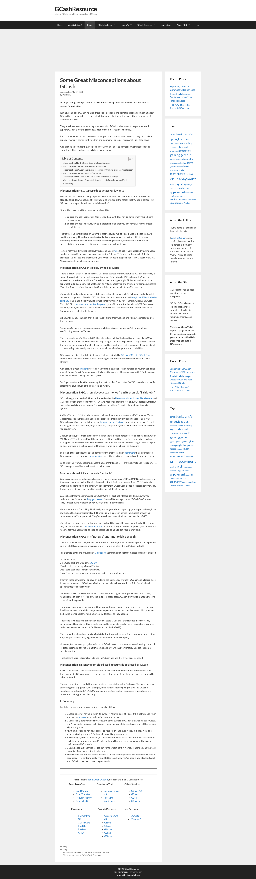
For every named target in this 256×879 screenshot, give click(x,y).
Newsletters (166, 25)
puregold (186, 188)
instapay (180, 167)
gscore (173, 166)
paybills (180, 184)
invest (186, 166)
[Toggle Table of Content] (129, 159)
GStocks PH (137, 819)
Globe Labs (100, 552)
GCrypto (135, 815)
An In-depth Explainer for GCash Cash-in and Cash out (86, 852)
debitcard (182, 147)
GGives (108, 836)
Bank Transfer (83, 794)
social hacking (95, 456)
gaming (175, 155)
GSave (107, 822)
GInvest (108, 826)
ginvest (185, 159)
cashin (189, 139)
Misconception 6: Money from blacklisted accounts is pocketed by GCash (95, 180)
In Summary (68, 183)
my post (83, 717)
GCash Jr (135, 801)
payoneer (173, 188)
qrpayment (177, 192)
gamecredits (184, 150)
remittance (174, 196)
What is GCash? (75, 25)
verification (185, 203)
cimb (179, 143)
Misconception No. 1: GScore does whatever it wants (86, 163)
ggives (172, 159)
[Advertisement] (128, 49)
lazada (181, 170)
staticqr (193, 200)
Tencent (84, 368)
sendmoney (176, 199)
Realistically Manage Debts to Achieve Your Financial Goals (181, 97)
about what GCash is (98, 779)
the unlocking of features (112, 422)
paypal (180, 188)
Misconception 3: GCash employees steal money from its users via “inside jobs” (98, 170)
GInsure (108, 829)
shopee (184, 200)
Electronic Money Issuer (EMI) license (133, 398)
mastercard (177, 174)
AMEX (81, 832)
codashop (187, 143)
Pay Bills (82, 826)
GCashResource (76, 9)
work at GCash (178, 237)
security (182, 196)
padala (172, 184)
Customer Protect (93, 526)
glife (191, 159)
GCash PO (136, 791)
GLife (134, 797)
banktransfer (185, 134)
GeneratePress (133, 875)
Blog (65, 846)
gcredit (185, 155)
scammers (130, 452)
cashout (173, 143)
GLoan (107, 832)
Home (60, 25)
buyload (178, 139)
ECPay (93, 562)
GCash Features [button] (105, 25)
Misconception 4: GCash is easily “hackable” (82, 173)
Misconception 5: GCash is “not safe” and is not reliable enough (90, 176)
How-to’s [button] (125, 25)
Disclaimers (119, 872)
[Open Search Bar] (197, 25)
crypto (173, 147)
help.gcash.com (95, 499)
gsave (189, 162)
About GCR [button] (182, 25)
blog (65, 849)
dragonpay (174, 151)
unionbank (175, 202)
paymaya (188, 185)
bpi (171, 139)
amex (172, 134)
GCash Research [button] (144, 25)
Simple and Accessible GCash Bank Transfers (82, 855)
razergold (189, 193)
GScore (124, 355)
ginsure (178, 159)
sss (189, 200)
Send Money (82, 791)
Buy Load (82, 829)
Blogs (89, 25)
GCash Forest (145, 355)
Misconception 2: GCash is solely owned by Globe (84, 166)
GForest (135, 794)
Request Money (84, 797)
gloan (172, 163)
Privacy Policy (135, 872)
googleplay (180, 163)
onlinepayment (183, 179)
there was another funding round (91, 304)
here (116, 250)
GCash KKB (82, 801)
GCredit (133, 355)
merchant (189, 174)
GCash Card (84, 822)
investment (174, 170)
